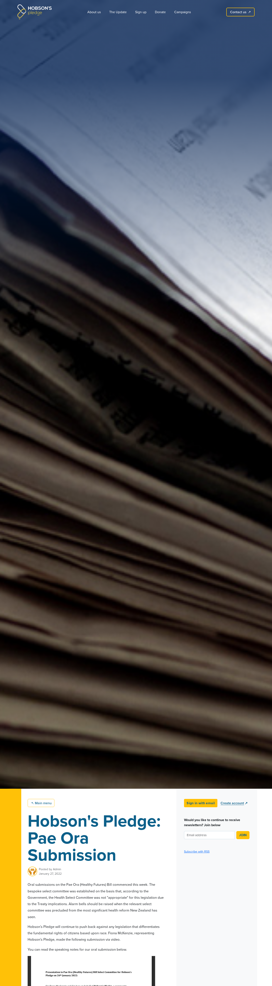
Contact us (240, 12)
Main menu (41, 803)
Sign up (140, 12)
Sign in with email (201, 803)
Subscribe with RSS (197, 851)
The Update (118, 12)
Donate (160, 12)
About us (94, 12)
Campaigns (182, 12)
